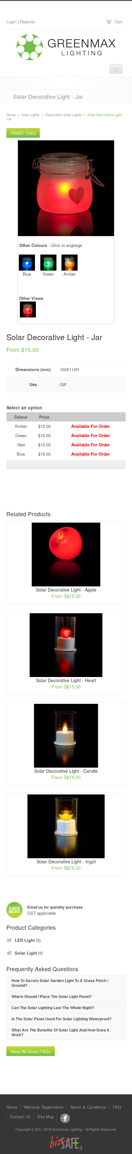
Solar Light (26, 953)
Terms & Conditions (88, 1107)
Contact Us (20, 1116)
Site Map (45, 1116)
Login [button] (11, 22)
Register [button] (27, 22)
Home (11, 114)
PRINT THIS (23, 133)
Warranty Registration (43, 1107)
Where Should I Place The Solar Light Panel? (52, 996)
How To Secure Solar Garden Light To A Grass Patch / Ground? (60, 983)
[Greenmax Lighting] (65, 1118)
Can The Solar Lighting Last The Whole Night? (53, 1007)
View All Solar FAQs (31, 1051)
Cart (118, 22)
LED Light (25, 940)
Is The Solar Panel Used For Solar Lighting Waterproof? (61, 1019)
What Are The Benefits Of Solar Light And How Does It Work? (60, 1032)
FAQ (117, 1107)
